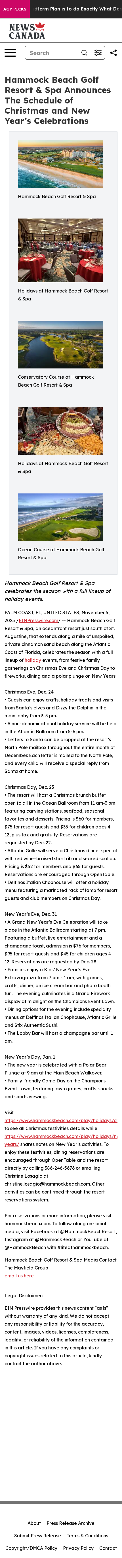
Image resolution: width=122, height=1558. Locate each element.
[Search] (84, 52)
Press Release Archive (70, 1523)
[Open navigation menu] (10, 52)
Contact (108, 1548)
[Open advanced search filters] (98, 52)
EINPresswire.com (38, 620)
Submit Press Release (37, 1535)
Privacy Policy (78, 1548)
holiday (33, 660)
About (34, 1523)
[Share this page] (113, 52)
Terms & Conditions (87, 1535)
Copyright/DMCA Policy (31, 1548)
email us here (19, 1276)
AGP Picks (14, 9)
